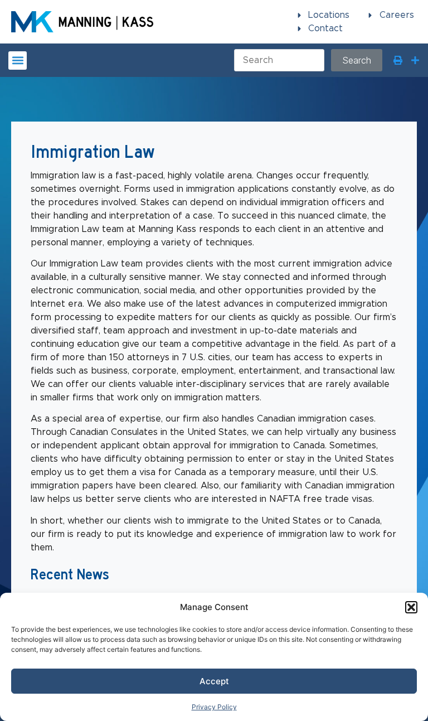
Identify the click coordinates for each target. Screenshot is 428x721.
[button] (411, 607)
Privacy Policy (214, 707)
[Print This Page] (397, 60)
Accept (214, 681)
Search (356, 60)
